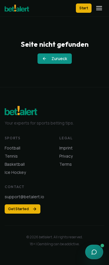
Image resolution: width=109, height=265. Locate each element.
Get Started (18, 208)
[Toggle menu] (99, 8)
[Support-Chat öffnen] (94, 252)
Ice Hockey (15, 172)
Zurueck (59, 58)
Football (12, 148)
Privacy (66, 156)
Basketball (15, 164)
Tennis (11, 156)
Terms (65, 164)
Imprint (66, 148)
